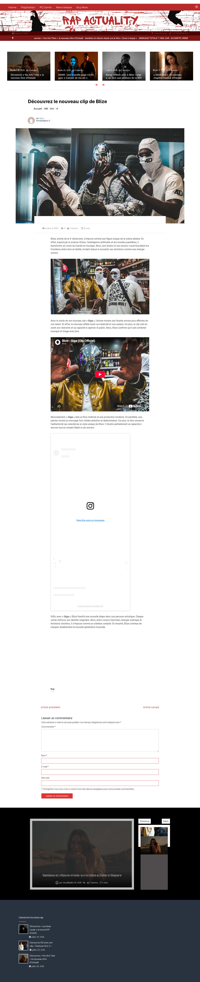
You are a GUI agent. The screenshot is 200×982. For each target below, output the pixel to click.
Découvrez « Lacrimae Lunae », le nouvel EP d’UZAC (171, 76)
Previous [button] (144, 821)
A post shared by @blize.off (90, 606)
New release (64, 7)
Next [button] (166, 821)
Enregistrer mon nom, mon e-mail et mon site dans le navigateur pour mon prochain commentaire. (89, 789)
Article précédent (50, 707)
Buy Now (82, 7)
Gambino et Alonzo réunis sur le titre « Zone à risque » (77, 38)
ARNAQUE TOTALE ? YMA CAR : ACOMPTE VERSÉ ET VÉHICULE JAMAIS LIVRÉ (143, 38)
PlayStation (28, 7)
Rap (52, 689)
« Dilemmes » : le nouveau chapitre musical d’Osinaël (120, 76)
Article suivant (151, 707)
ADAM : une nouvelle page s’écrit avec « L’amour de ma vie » (28, 76)
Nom (44, 755)
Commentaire (48, 727)
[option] (77, 38)
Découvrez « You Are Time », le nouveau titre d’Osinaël (42, 959)
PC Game (46, 7)
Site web (45, 778)
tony (42, 118)
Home (12, 7)
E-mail (45, 767)
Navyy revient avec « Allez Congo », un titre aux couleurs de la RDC (76, 76)
